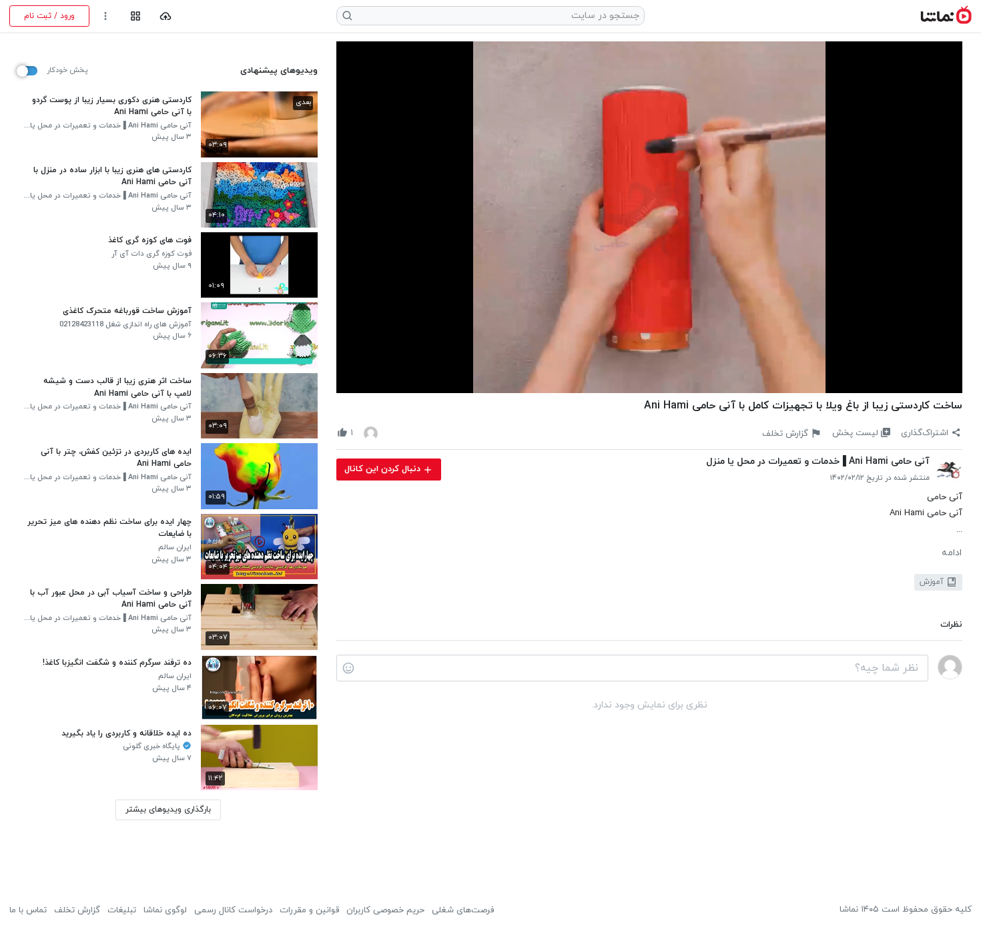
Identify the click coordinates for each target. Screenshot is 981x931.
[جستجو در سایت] (347, 15)
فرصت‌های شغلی (463, 910)
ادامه (952, 553)
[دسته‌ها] (135, 16)
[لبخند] (348, 668)
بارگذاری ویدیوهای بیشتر (168, 810)
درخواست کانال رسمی (233, 910)
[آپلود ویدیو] (165, 16)
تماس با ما (28, 910)
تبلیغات (121, 910)
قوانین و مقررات (309, 910)
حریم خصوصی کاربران (385, 910)
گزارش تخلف (77, 910)
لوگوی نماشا (165, 910)
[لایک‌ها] (370, 433)
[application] (649, 217)
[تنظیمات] (105, 16)
